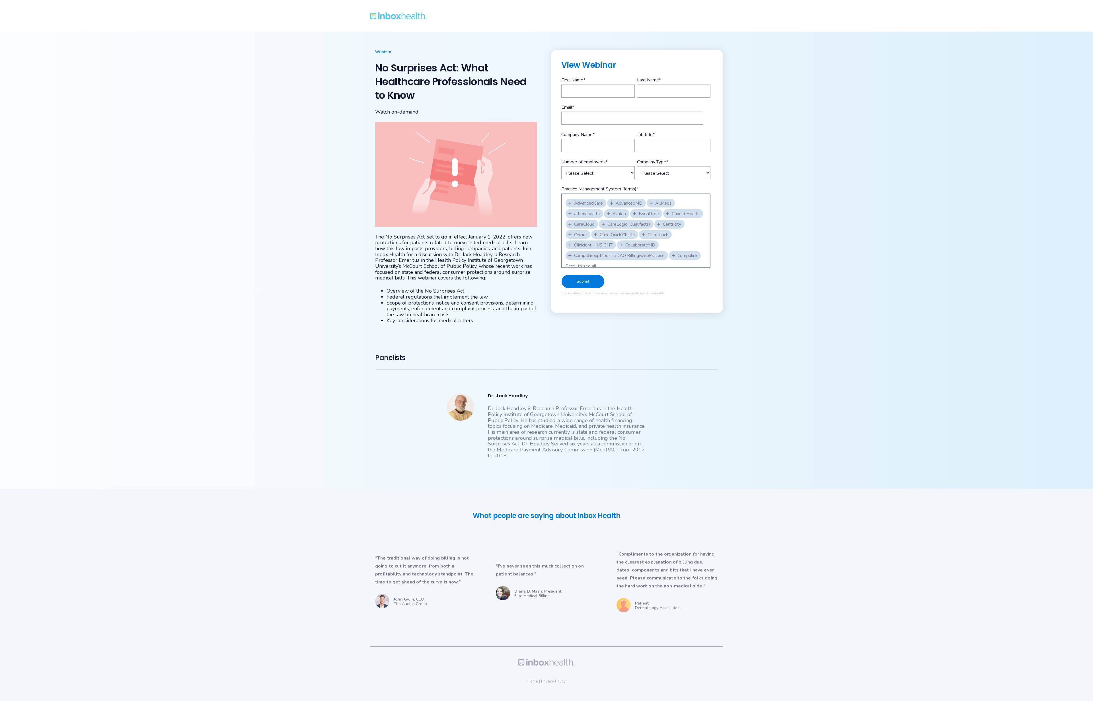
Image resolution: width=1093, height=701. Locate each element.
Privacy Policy (553, 681)
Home (532, 681)
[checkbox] (586, 202)
